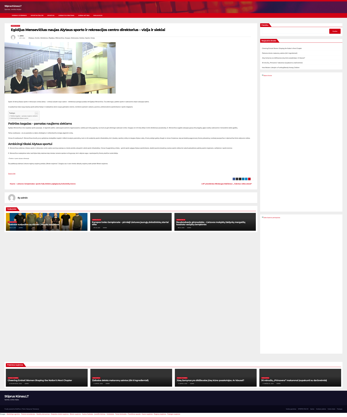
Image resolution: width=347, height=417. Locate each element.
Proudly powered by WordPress (13, 409)
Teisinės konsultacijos (28, 414)
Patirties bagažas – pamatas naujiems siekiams (24, 116)
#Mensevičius (59, 38)
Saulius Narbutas (87, 414)
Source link (11, 173)
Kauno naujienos (147, 414)
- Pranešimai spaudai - (134, 414)
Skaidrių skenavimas (43, 414)
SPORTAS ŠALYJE (37, 15)
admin (22, 36)
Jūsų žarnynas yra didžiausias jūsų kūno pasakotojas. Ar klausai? (283, 58)
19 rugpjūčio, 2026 (15, 383)
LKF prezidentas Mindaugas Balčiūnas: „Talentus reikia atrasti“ (227, 184)
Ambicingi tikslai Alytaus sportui (19, 118)
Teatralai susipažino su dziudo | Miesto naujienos (33, 224)
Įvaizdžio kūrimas (99, 414)
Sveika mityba (84, 15)
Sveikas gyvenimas (19, 15)
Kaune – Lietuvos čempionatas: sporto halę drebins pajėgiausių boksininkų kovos (42, 184)
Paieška (265, 25)
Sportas (50, 15)
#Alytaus (31, 38)
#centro (37, 38)
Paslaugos (97, 15)
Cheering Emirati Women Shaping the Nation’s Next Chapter (282, 48)
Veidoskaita (110, 414)
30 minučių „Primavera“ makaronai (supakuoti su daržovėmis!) (282, 63)
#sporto (87, 38)
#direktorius (44, 38)
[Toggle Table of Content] (36, 113)
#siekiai (81, 38)
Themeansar (35, 409)
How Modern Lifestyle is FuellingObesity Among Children (281, 67)
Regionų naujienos (160, 414)
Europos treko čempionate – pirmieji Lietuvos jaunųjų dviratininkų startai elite (130, 223)
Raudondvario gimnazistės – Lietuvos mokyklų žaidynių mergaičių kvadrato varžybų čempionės (210, 223)
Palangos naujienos (173, 414)
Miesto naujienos (75, 414)
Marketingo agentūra (13, 414)
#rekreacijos (75, 38)
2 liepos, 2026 (98, 383)
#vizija (93, 38)
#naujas (67, 38)
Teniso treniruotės (121, 414)
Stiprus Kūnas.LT (13, 6)
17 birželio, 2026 (268, 383)
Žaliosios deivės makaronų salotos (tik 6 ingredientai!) (279, 53)
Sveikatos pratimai (66, 15)
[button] (341, 15)
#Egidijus (52, 38)
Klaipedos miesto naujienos (60, 414)
